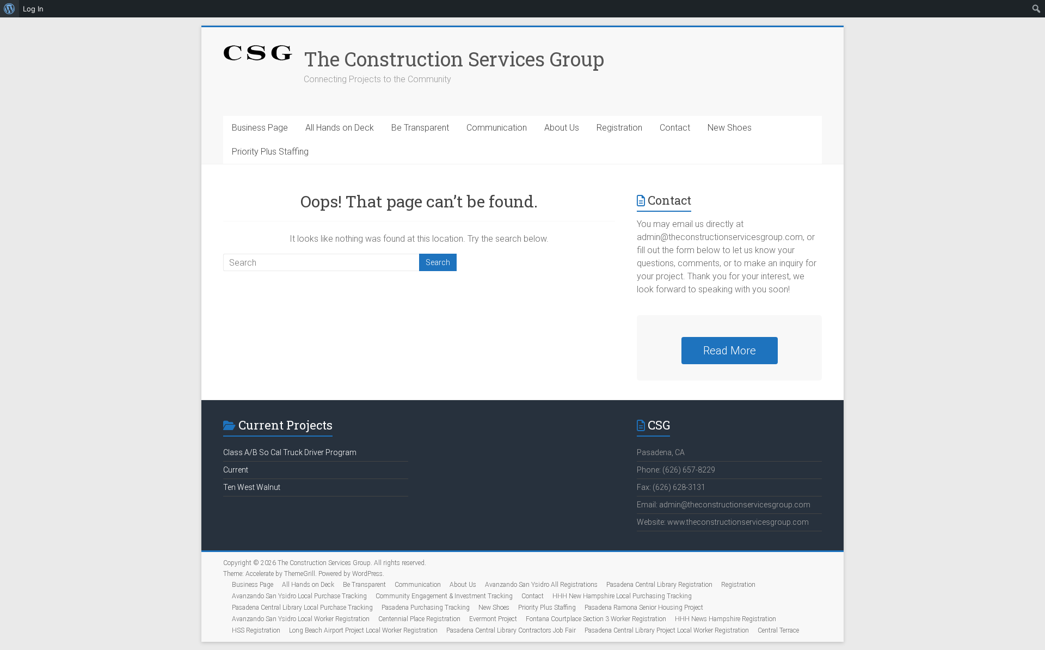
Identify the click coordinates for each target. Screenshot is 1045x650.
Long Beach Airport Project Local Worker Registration (363, 630)
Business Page (260, 127)
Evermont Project (493, 619)
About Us (561, 127)
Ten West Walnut (251, 487)
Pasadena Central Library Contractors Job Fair (511, 630)
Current (235, 469)
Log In (33, 8)
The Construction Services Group (454, 59)
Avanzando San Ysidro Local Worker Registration (301, 619)
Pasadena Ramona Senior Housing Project (644, 607)
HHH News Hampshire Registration (725, 619)
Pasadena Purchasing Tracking (426, 607)
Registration (619, 127)
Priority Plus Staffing (270, 151)
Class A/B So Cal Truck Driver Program (289, 452)
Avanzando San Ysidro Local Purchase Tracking (299, 596)
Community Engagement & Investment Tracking (444, 596)
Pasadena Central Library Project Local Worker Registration (667, 630)
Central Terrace (778, 630)
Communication (496, 127)
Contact (675, 127)
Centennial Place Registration (419, 619)
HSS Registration (256, 630)
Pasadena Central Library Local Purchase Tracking (302, 607)
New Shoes (730, 127)
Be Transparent (420, 127)
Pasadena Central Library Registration (659, 584)
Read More (729, 350)
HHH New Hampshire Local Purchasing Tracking (622, 596)
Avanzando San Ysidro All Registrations (541, 584)
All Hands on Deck (339, 127)
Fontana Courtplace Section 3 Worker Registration (596, 619)
